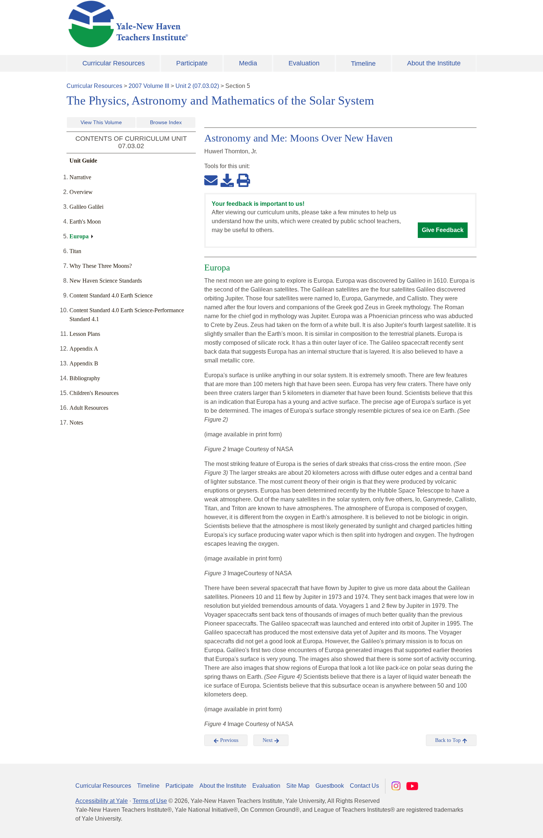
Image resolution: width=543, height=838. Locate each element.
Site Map (298, 786)
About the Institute (434, 63)
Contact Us (364, 786)
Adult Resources (88, 408)
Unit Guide (83, 160)
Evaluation (304, 63)
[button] (500, 825)
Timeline (363, 63)
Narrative (80, 177)
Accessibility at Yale (101, 801)
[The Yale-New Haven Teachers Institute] (201, 24)
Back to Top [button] (448, 740)
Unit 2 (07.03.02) (197, 86)
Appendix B (83, 363)
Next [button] (268, 740)
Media (248, 63)
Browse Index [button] (166, 122)
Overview (81, 192)
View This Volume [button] (101, 122)
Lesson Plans (84, 334)
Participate (192, 63)
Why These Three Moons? (100, 266)
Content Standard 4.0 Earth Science (111, 295)
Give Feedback (443, 230)
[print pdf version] (243, 180)
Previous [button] (228, 740)
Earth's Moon (85, 221)
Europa (79, 236)
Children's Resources (94, 393)
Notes (76, 422)
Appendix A (83, 348)
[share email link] (211, 180)
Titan (75, 251)
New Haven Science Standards (105, 280)
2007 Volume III (149, 86)
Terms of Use (150, 801)
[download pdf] (227, 180)
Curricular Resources (113, 63)
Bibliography (84, 378)
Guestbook (329, 786)
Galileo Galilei (86, 207)
